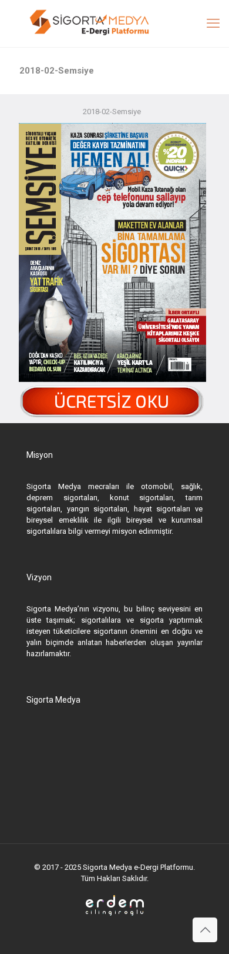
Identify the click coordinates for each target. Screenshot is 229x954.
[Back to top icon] (205, 930)
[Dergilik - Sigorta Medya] (114, 23)
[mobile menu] (213, 24)
